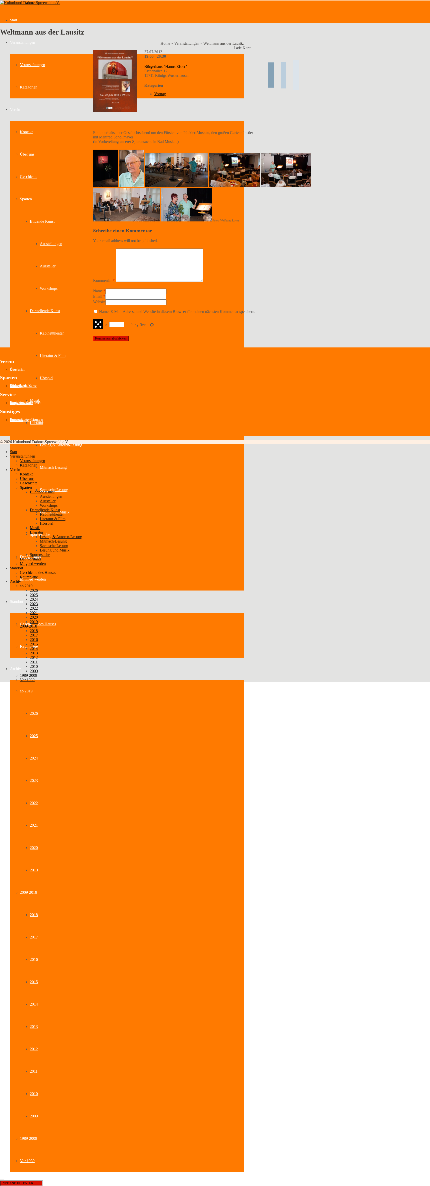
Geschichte (28, 176)
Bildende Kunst (42, 221)
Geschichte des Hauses (38, 624)
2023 (34, 780)
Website (99, 302)
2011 (34, 1071)
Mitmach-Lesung (53, 467)
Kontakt (26, 132)
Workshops (48, 288)
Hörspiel (46, 378)
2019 (34, 870)
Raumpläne (29, 646)
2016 (34, 959)
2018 (34, 915)
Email (97, 296)
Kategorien (28, 87)
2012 (34, 1049)
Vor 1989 (27, 1161)
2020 (34, 848)
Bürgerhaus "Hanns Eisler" (165, 66)
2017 (34, 937)
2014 (34, 1004)
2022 (34, 803)
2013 (34, 1026)
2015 (34, 982)
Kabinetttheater (52, 333)
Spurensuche (40, 554)
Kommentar (104, 280)
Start (13, 20)
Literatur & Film (52, 355)
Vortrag (160, 94)
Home (165, 43)
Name (98, 291)
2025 (34, 736)
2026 (34, 713)
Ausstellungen (51, 244)
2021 (34, 825)
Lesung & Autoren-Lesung (61, 445)
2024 (34, 758)
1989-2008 (28, 1138)
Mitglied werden (33, 563)
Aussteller (47, 266)
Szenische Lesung (54, 546)
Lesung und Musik (54, 550)
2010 (34, 1094)
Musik (35, 400)
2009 (34, 1116)
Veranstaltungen (22, 42)
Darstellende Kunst (45, 311)
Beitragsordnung (21, 403)
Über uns (27, 154)
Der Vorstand (30, 559)
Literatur (36, 423)
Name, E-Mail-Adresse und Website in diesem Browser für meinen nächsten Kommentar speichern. (177, 311)
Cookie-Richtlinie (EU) (26, 420)
